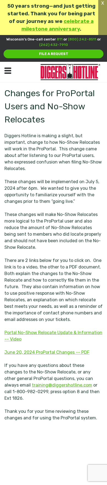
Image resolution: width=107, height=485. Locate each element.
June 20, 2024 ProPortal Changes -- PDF (46, 352)
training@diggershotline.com (62, 385)
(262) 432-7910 (53, 45)
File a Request (53, 54)
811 (60, 39)
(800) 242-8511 (82, 39)
